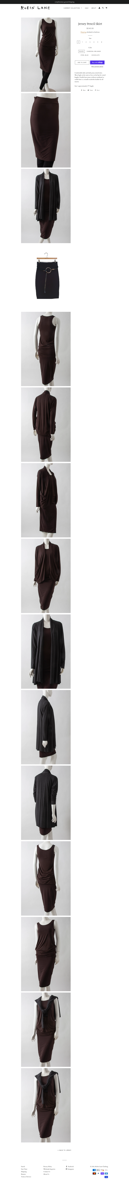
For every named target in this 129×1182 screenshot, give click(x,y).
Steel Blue (84, 55)
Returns (23, 1174)
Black (81, 51)
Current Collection (72, 8)
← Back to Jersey (64, 1150)
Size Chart (24, 1169)
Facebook (71, 1167)
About (93, 8)
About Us (46, 1174)
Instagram (71, 1169)
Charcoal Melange (94, 51)
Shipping (83, 32)
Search (23, 1167)
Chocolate (96, 55)
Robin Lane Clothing (101, 1167)
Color (90, 48)
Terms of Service (26, 1177)
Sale (86, 8)
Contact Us (46, 1172)
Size (90, 38)
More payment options (97, 66)
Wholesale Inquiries (49, 1169)
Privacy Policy (47, 1167)
